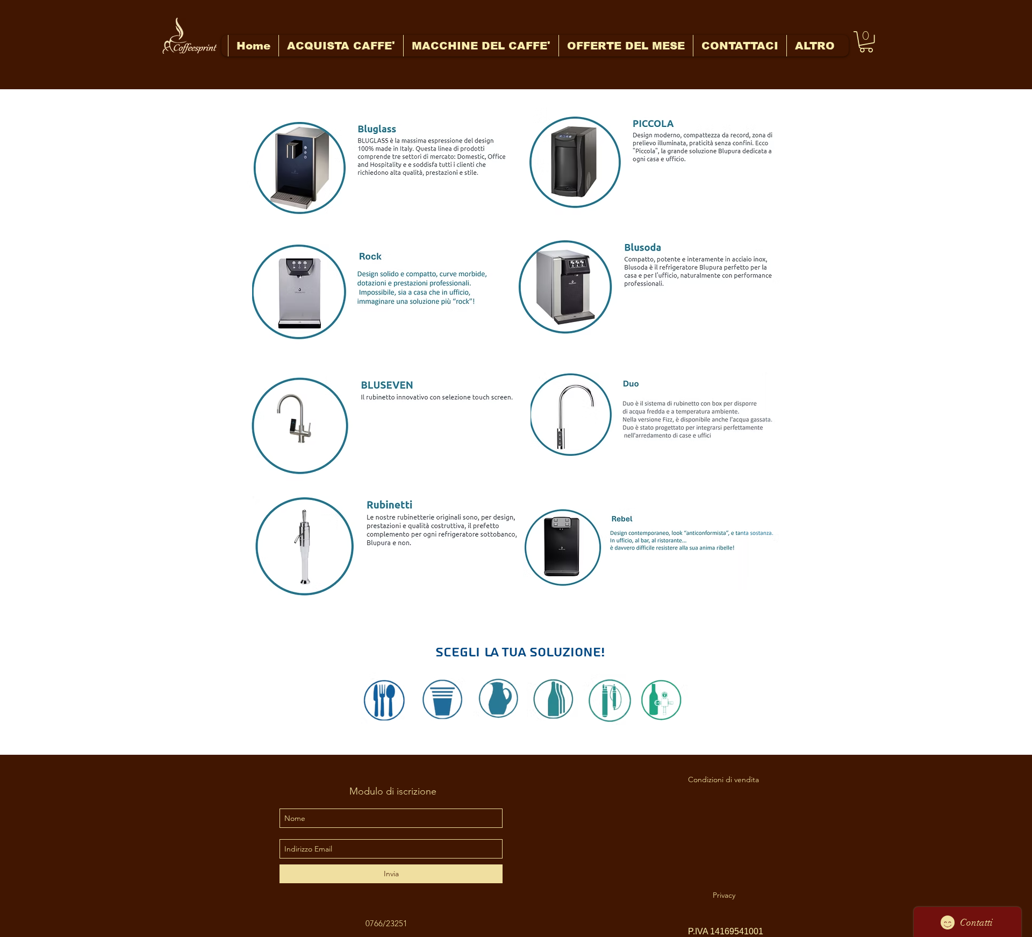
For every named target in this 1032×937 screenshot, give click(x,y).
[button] (866, 41)
